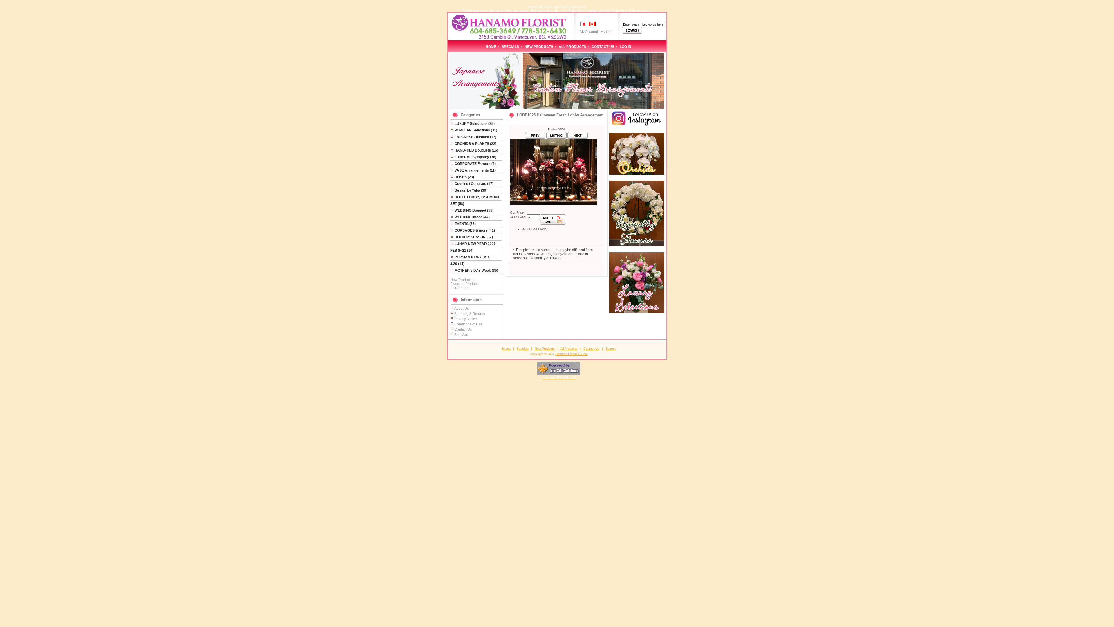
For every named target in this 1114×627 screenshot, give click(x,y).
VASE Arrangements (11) (475, 170)
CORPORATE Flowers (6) (475, 164)
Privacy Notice (465, 319)
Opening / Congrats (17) (473, 184)
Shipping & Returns (469, 314)
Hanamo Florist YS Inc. (571, 354)
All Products (572, 47)
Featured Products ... (466, 284)
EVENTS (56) (465, 224)
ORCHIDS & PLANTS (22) (475, 144)
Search (610, 348)
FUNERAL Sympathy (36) (475, 157)
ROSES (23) (464, 177)
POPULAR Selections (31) (475, 130)
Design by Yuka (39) (470, 190)
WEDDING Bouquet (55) (473, 210)
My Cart (607, 32)
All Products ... (461, 288)
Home (491, 47)
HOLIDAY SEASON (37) (473, 237)
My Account (589, 32)
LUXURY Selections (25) (474, 124)
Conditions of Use (468, 324)
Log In (625, 47)
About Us (461, 309)
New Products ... (463, 280)
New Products (539, 47)
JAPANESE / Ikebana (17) (475, 137)
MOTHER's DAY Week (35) (476, 271)
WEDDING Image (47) (472, 217)
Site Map (461, 335)
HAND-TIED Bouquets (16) (476, 150)
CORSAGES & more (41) (474, 230)
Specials (510, 47)
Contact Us (603, 47)
